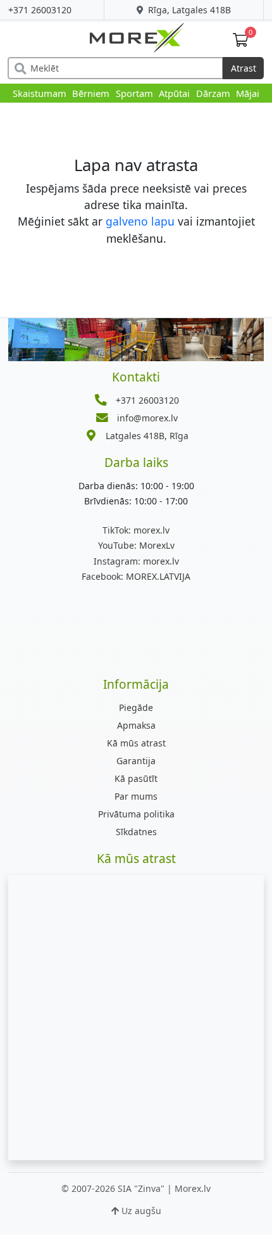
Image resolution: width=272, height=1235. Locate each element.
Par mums (136, 796)
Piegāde (136, 707)
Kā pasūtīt (136, 778)
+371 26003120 (39, 10)
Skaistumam (39, 93)
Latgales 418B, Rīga (147, 436)
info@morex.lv (147, 418)
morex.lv (136, 530)
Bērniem (90, 93)
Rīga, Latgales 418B (188, 10)
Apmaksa (136, 725)
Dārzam (213, 93)
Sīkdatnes (136, 832)
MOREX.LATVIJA (136, 576)
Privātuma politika (136, 814)
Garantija (136, 761)
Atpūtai (174, 93)
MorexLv (136, 545)
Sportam (134, 93)
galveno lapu (140, 221)
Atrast (243, 68)
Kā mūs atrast (136, 743)
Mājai (247, 93)
